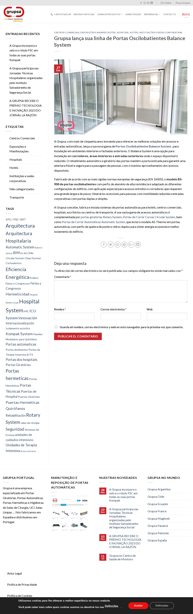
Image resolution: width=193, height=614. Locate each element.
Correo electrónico (113, 309)
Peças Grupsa (183, 2)
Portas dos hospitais (21, 359)
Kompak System (19, 333)
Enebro (34, 277)
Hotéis (13, 167)
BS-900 (23, 253)
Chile (30, 253)
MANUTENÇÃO (133, 14)
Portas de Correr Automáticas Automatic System (93, 222)
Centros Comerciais (22, 138)
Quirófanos (15, 408)
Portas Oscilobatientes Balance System (144, 146)
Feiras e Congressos (18, 283)
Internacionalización (20, 323)
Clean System (33, 258)
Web (149, 309)
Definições (111, 606)
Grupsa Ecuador (158, 504)
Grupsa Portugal (84, 14)
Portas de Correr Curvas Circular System (149, 217)
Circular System (15, 258)
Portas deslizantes (17, 349)
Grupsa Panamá (158, 525)
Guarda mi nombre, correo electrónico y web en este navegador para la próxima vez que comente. (121, 327)
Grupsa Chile (156, 496)
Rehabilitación (16, 415)
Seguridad (15, 429)
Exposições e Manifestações (19, 149)
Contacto (169, 14)
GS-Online (166, 2)
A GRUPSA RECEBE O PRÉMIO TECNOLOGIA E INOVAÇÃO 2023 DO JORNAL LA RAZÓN (25, 108)
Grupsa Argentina (159, 489)
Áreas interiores (28, 451)
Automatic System (20, 247)
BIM (16, 253)
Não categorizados (21, 189)
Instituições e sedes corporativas (21, 178)
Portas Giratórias (18, 365)
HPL (26, 311)
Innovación (27, 318)
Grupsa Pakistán (158, 533)
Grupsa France (157, 511)
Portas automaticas (21, 344)
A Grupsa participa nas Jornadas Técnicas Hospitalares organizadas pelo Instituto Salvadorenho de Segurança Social (26, 80)
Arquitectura (20, 225)
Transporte (16, 197)
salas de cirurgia (30, 422)
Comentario (62, 276)
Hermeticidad (17, 294)
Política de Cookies (19, 595)
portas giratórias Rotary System (101, 217)
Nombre (60, 309)
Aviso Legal (14, 573)
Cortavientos (14, 263)
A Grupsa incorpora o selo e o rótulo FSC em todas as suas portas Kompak (23, 53)
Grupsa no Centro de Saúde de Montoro (122, 557)
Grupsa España (157, 540)
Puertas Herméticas (22, 402)
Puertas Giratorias (29, 396)
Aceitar (138, 605)
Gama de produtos (108, 14)
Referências (151, 14)
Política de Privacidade (22, 584)
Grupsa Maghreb (159, 518)
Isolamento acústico (18, 328)
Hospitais (15, 159)
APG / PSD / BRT (16, 219)
